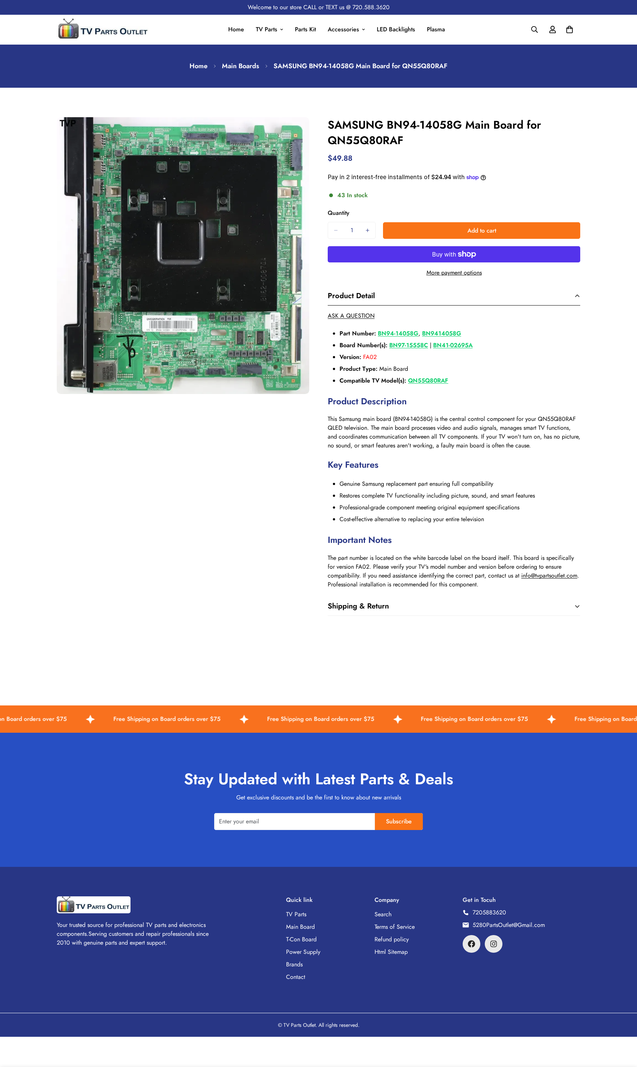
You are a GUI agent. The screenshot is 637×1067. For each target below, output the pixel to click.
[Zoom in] (303, 133)
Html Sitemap (391, 952)
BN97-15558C (408, 345)
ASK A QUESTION (351, 315)
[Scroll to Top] (622, 1026)
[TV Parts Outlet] (103, 30)
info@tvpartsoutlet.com (549, 575)
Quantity (338, 213)
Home (236, 29)
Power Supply (303, 952)
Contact (295, 977)
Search (383, 914)
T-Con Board (301, 939)
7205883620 (489, 912)
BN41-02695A (453, 345)
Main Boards (240, 66)
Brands (294, 964)
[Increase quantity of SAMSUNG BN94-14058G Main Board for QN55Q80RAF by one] (367, 230)
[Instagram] (493, 944)
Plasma (436, 29)
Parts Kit (305, 29)
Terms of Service (395, 927)
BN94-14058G (398, 333)
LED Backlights (396, 29)
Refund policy (392, 939)
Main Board (300, 927)
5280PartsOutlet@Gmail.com (509, 925)
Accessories (343, 29)
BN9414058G (441, 333)
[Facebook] (471, 944)
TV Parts (266, 29)
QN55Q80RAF (428, 380)
